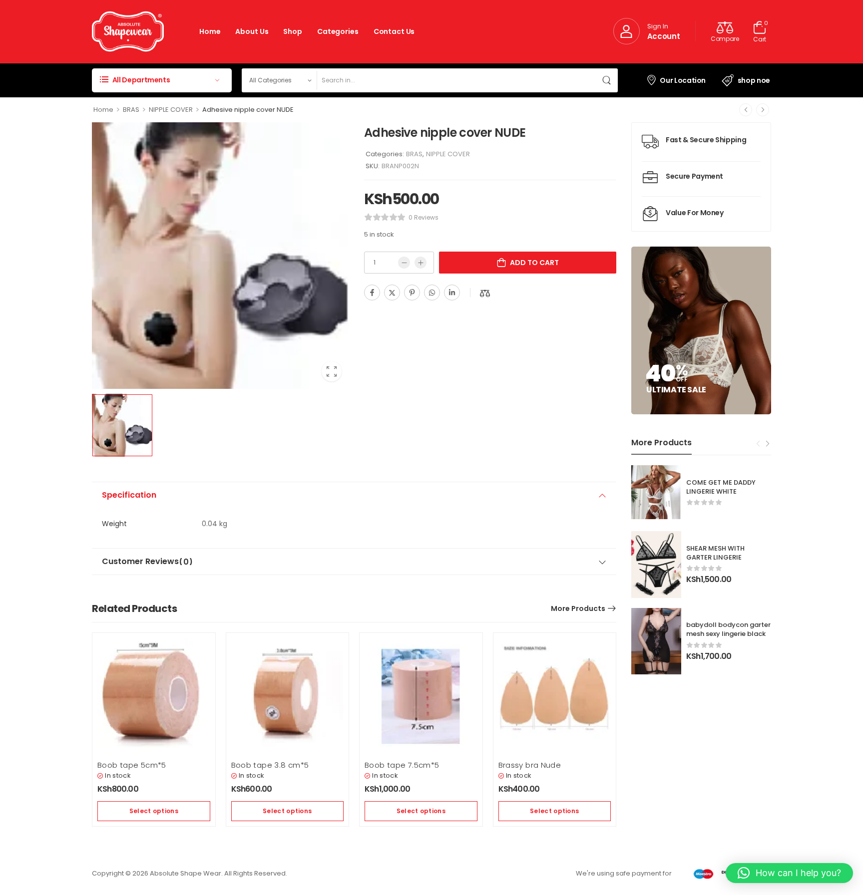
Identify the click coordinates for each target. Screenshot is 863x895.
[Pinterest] (412, 292)
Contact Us (394, 31)
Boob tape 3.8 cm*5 (270, 765)
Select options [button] (153, 811)
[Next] (762, 109)
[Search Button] (608, 80)
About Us (251, 31)
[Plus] (421, 263)
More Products (578, 608)
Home (209, 31)
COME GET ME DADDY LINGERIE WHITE (721, 487)
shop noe (754, 80)
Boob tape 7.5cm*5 (402, 765)
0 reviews (423, 217)
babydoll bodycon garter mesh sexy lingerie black (728, 629)
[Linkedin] (452, 292)
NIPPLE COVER (171, 109)
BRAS (131, 109)
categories (338, 31)
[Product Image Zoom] (332, 371)
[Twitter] (392, 292)
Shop (292, 31)
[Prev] (745, 109)
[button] (789, 873)
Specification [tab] (129, 495)
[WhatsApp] (432, 292)
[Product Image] (220, 255)
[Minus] (404, 263)
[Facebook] (372, 292)
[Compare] (485, 293)
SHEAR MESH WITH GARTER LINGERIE (715, 553)
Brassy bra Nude (529, 765)
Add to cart (534, 263)
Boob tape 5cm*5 (131, 765)
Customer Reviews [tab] (147, 562)
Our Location (683, 80)
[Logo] (128, 31)
